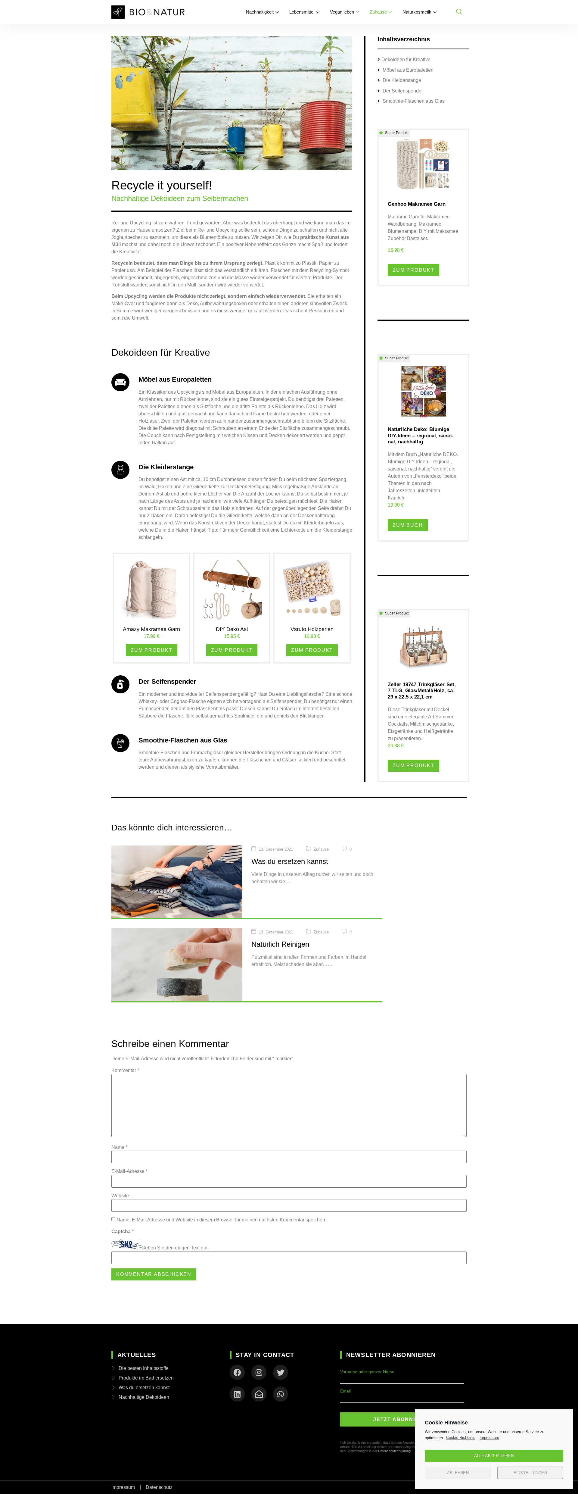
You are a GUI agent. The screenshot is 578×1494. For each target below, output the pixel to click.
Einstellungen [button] (530, 1473)
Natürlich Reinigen (280, 944)
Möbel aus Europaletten (407, 70)
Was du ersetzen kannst (289, 861)
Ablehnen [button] (458, 1473)
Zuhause (378, 11)
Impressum (489, 1437)
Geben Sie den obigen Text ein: (175, 1248)
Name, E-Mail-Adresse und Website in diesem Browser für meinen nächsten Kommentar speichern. (222, 1219)
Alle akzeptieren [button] (494, 1455)
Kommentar (125, 1070)
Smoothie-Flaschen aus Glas (413, 101)
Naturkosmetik (416, 11)
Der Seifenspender (402, 90)
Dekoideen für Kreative (405, 59)
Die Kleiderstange (401, 80)
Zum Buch (408, 525)
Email (345, 1391)
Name (119, 1147)
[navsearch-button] (459, 12)
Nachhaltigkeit (260, 11)
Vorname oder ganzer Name (367, 1372)
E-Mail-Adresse (129, 1171)
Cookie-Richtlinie (460, 1437)
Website (120, 1195)
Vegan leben (342, 11)
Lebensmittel (301, 11)
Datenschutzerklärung (394, 1451)
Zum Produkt (151, 650)
